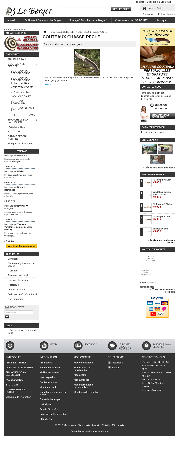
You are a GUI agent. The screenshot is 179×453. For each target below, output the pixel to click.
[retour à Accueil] (45, 32)
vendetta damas (148, 282)
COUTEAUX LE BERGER (16, 65)
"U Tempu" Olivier (162, 181)
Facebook (117, 362)
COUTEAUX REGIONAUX (18, 102)
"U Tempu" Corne (161, 217)
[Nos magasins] (157, 163)
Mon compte (82, 357)
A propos (12, 270)
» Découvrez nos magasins (159, 167)
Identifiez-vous (168, 14)
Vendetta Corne (160, 230)
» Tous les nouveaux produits (162, 290)
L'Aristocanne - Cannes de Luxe (22, 331)
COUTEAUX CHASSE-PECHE (23, 109)
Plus (47, 84)
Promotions (46, 362)
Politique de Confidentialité (22, 294)
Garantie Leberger (18, 280)
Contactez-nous (48, 382)
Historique (161, 20)
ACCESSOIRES (16, 126)
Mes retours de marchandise (82, 368)
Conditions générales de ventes (21, 264)
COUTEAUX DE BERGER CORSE (20, 72)
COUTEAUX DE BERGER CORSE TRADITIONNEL (20, 80)
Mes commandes (83, 362)
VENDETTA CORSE (22, 87)
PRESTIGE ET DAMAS (23, 115)
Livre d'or (21, 151)
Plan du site (46, 418)
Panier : (155, 8)
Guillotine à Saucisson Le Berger (43, 20)
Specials (151, 1)
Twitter (115, 367)
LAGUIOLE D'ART (21, 96)
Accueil (9, 21)
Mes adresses (81, 379)
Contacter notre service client (160, 116)
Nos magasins (15, 299)
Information (13, 254)
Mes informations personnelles (83, 385)
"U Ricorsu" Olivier (162, 205)
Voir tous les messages (21, 246)
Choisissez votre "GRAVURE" (131, 20)
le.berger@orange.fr (153, 390)
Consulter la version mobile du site (89, 431)
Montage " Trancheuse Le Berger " (88, 20)
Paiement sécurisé (18, 275)
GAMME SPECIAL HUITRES (18, 137)
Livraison (13, 258)
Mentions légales (49, 387)
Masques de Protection (20, 143)
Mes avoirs (80, 375)
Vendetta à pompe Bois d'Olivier (162, 194)
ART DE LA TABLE (18, 59)
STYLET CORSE (20, 91)
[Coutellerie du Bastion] (29, 11)
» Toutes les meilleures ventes (161, 241)
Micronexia (70, 425)
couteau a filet (147, 287)
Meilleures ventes (153, 174)
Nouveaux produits (153, 249)
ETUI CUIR (14, 131)
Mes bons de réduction (86, 392)
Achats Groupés (17, 289)
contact (140, 1)
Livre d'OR (165, 1)
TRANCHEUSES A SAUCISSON (18, 120)
